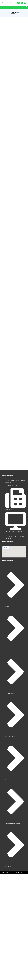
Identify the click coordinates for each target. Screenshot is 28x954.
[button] (26, 7)
